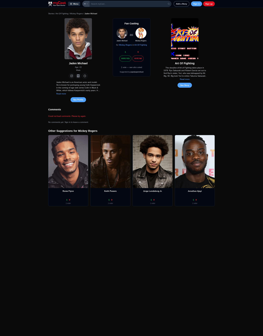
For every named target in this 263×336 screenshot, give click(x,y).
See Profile (78, 100)
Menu (75, 4)
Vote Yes (125, 58)
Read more (61, 94)
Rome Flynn (68, 191)
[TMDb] (85, 76)
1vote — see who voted (131, 67)
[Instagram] (71, 76)
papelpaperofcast (136, 72)
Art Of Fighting (62, 13)
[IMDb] (78, 76)
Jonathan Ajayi (195, 191)
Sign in (196, 4)
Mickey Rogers (76, 13)
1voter (68, 203)
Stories (51, 13)
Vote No (138, 58)
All (85, 4)
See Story (184, 85)
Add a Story (181, 4)
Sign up (209, 4)
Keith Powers (110, 191)
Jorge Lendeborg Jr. (152, 191)
